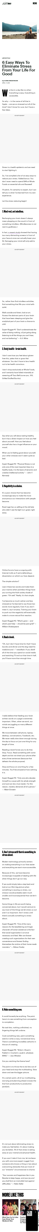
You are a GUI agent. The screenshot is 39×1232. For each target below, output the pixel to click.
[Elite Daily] (6, 3)
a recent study (14, 232)
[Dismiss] (35, 1212)
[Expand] (28, 1212)
